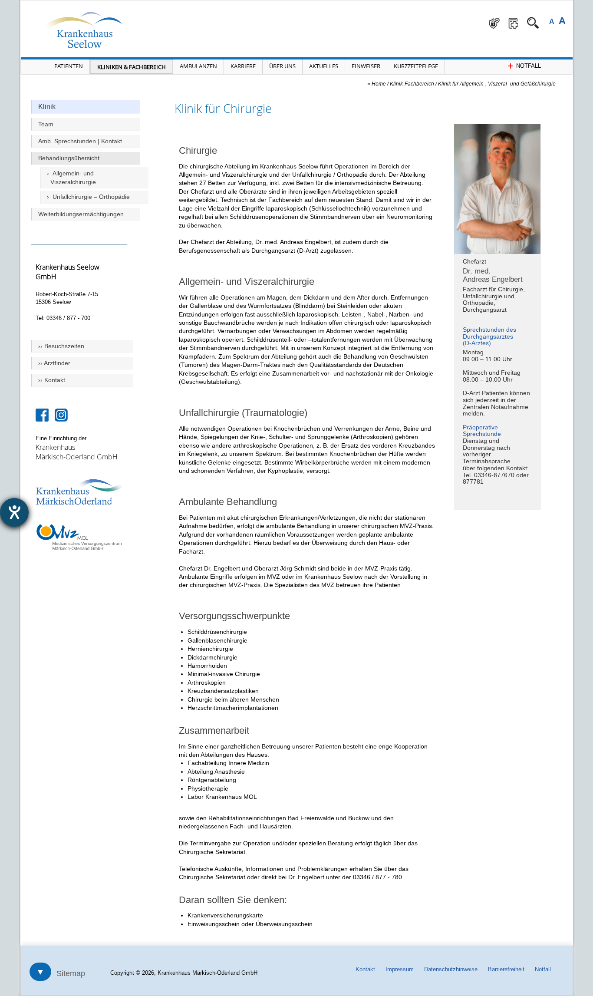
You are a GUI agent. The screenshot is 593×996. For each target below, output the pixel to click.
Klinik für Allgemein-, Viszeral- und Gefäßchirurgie (497, 83)
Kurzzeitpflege (416, 66)
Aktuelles (323, 66)
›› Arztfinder (54, 362)
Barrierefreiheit (506, 969)
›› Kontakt (51, 379)
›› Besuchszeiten (61, 346)
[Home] (98, 29)
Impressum (399, 969)
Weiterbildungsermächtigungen (81, 214)
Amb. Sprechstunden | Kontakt (80, 141)
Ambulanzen (198, 66)
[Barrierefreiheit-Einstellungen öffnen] (14, 512)
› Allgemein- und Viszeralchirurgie (71, 177)
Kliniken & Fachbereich (131, 67)
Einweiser (366, 66)
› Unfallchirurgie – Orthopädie (88, 196)
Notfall (543, 969)
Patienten (68, 66)
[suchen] (533, 23)
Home (379, 83)
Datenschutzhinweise (451, 969)
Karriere (243, 66)
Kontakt (365, 969)
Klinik (47, 106)
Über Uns (282, 66)
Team (45, 124)
